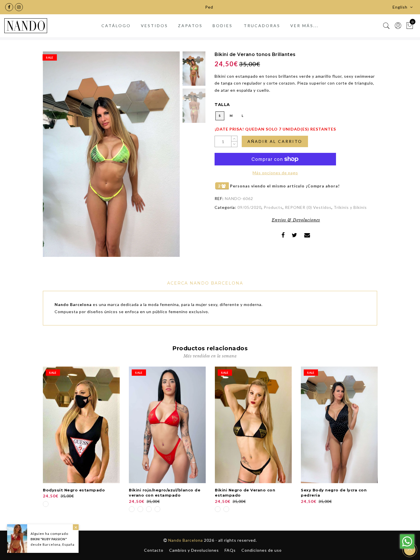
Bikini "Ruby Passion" (49, 539)
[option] (111, 154)
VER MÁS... (304, 25)
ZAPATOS (190, 25)
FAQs (230, 550)
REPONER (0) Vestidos (308, 207)
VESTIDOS (154, 25)
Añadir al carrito (274, 141)
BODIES (223, 25)
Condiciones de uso (261, 550)
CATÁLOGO (116, 25)
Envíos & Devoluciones (296, 220)
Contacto (153, 550)
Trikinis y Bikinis (350, 207)
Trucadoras (262, 25)
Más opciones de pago (275, 172)
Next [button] (162, 157)
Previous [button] (53, 157)
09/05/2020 (249, 207)
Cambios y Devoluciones (194, 550)
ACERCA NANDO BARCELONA (205, 283)
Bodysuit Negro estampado (74, 490)
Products (273, 207)
